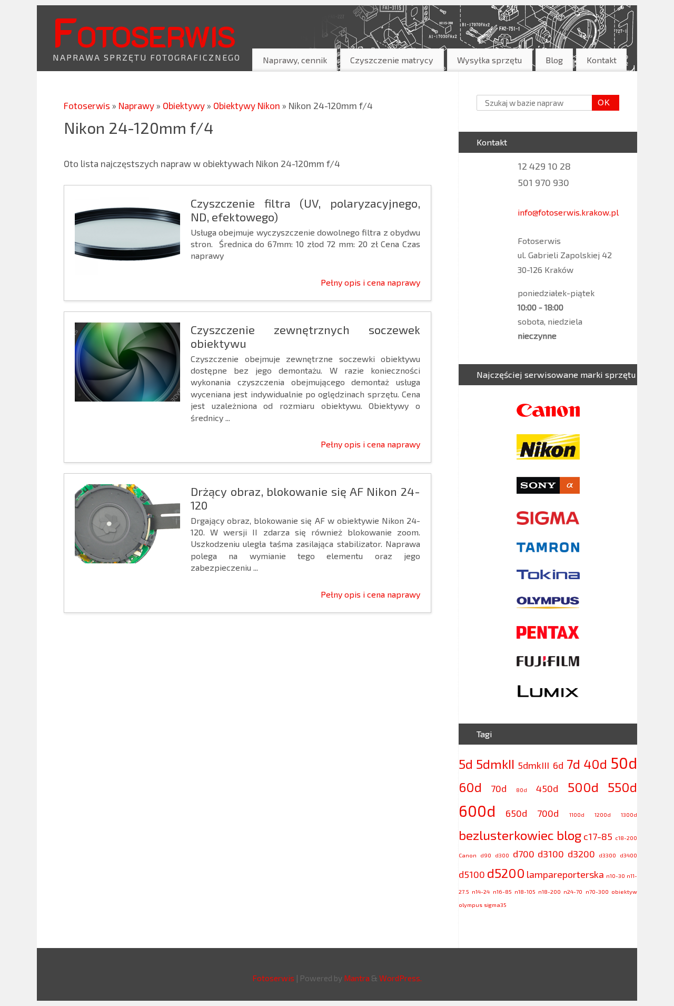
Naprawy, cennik (295, 60)
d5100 (472, 874)
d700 (523, 854)
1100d (576, 814)
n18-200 (549, 891)
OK (601, 102)
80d (521, 789)
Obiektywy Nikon (247, 105)
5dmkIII (533, 765)
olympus (470, 904)
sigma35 (495, 904)
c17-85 (597, 836)
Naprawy (137, 105)
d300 (502, 855)
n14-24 (481, 891)
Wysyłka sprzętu (489, 60)
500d (583, 787)
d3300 (607, 855)
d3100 (551, 854)
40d (595, 763)
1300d (629, 814)
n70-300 (597, 891)
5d (466, 763)
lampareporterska (565, 874)
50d (623, 763)
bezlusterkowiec (506, 835)
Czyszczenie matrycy (391, 60)
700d (548, 813)
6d (558, 765)
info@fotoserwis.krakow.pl (568, 212)
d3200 (581, 854)
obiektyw (624, 891)
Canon (468, 855)
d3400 (628, 855)
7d (573, 763)
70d (499, 788)
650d (516, 813)
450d (547, 788)
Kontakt (602, 60)
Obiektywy (185, 105)
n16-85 (502, 891)
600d (477, 811)
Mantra (357, 978)
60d (470, 787)
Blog (554, 60)
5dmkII (495, 763)
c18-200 (626, 837)
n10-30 (615, 875)
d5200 (506, 873)
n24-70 (572, 891)
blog (569, 835)
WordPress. (400, 978)
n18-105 (525, 891)
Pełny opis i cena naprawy (370, 282)
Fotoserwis (144, 31)
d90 (485, 855)
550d (622, 787)
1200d (602, 814)
